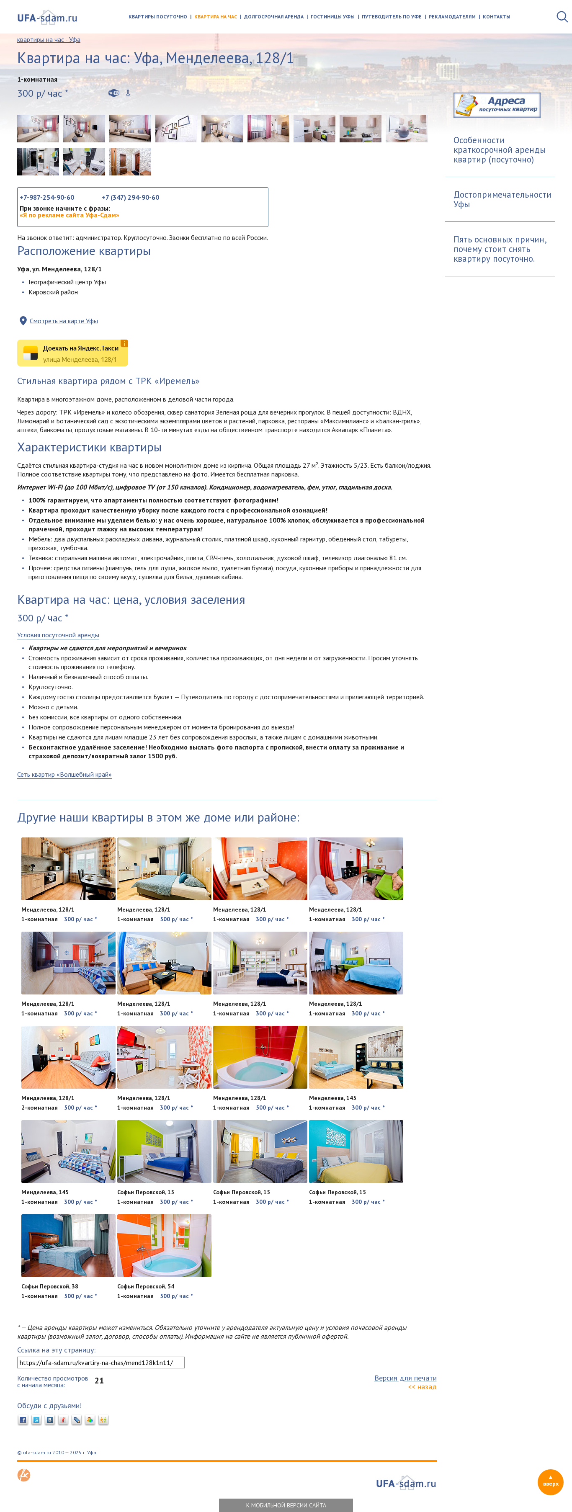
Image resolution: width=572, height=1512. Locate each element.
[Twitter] (36, 1420)
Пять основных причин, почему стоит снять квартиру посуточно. (500, 249)
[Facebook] (23, 1420)
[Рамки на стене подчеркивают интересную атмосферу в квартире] (176, 128)
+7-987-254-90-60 (47, 197)
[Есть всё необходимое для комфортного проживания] (84, 128)
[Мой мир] (90, 1420)
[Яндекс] (63, 1420)
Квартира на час (215, 16)
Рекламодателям (452, 16)
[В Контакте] (50, 1420)
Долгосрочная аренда (274, 16)
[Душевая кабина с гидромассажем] (38, 161)
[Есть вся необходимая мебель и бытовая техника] (222, 128)
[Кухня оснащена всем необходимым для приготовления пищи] (314, 128)
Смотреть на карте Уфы (64, 321)
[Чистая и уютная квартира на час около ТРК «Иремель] (38, 128)
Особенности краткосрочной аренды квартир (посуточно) (499, 149)
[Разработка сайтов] (24, 1479)
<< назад (422, 1386)
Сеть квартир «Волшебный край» (64, 774)
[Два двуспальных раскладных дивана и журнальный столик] (130, 128)
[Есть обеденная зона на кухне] (268, 128)
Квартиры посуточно (158, 16)
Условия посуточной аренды (58, 635)
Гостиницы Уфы (333, 16)
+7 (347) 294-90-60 (130, 197)
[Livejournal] (76, 1420)
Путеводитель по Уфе (392, 16)
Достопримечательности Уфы (502, 199)
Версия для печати (405, 1378)
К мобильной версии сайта (286, 1505)
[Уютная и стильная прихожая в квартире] (130, 161)
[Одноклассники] (103, 1420)
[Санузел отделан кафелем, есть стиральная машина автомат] (84, 161)
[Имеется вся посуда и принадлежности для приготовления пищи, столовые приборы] (407, 128)
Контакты (496, 16)
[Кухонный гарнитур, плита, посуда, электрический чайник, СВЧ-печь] (360, 128)
